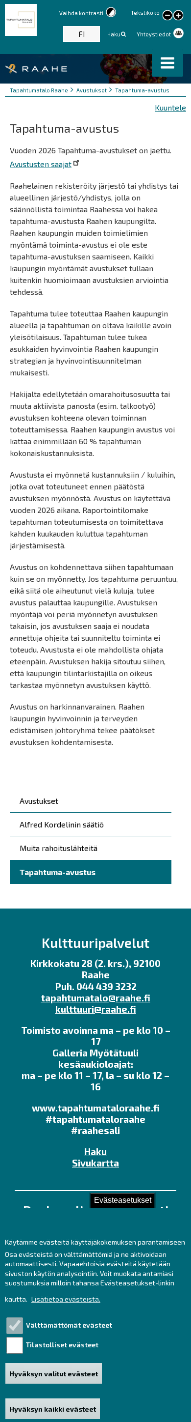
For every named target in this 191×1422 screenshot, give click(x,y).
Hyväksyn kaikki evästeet (52, 1409)
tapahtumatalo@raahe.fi (95, 997)
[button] (167, 63)
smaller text (167, 15)
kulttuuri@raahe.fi (95, 1009)
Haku (113, 34)
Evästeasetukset (122, 1200)
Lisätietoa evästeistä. (65, 1299)
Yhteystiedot (154, 34)
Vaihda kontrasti (81, 13)
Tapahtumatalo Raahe (39, 90)
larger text (178, 16)
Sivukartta (95, 1162)
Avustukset (91, 90)
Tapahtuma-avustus (142, 90)
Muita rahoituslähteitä (58, 848)
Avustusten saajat (41, 164)
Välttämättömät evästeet (69, 1325)
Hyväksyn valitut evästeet (53, 1373)
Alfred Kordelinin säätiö (62, 824)
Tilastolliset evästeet (62, 1344)
